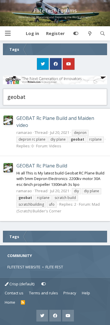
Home (10, 302)
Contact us (14, 293)
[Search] (102, 33)
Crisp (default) (21, 283)
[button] (7, 33)
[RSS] (23, 302)
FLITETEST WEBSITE (23, 267)
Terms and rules (43, 293)
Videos (55, 145)
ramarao (24, 132)
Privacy (69, 293)
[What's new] (89, 33)
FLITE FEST (54, 267)
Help (86, 293)
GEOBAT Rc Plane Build (41, 166)
